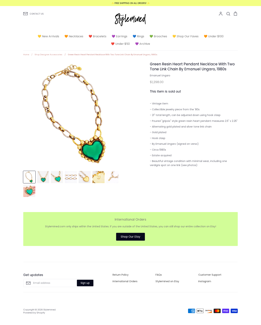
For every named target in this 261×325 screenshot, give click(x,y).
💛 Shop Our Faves (185, 36)
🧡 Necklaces (73, 36)
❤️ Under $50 (120, 44)
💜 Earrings (119, 36)
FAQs (159, 275)
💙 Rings (138, 36)
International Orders (125, 281)
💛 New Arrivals (48, 36)
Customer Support (209, 275)
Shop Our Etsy (130, 237)
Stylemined (49, 309)
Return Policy (121, 275)
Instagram (204, 281)
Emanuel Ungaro (160, 75)
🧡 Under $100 (214, 36)
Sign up (85, 283)
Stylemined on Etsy (167, 281)
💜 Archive (142, 44)
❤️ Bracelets (97, 36)
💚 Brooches (158, 36)
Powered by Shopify (34, 312)
